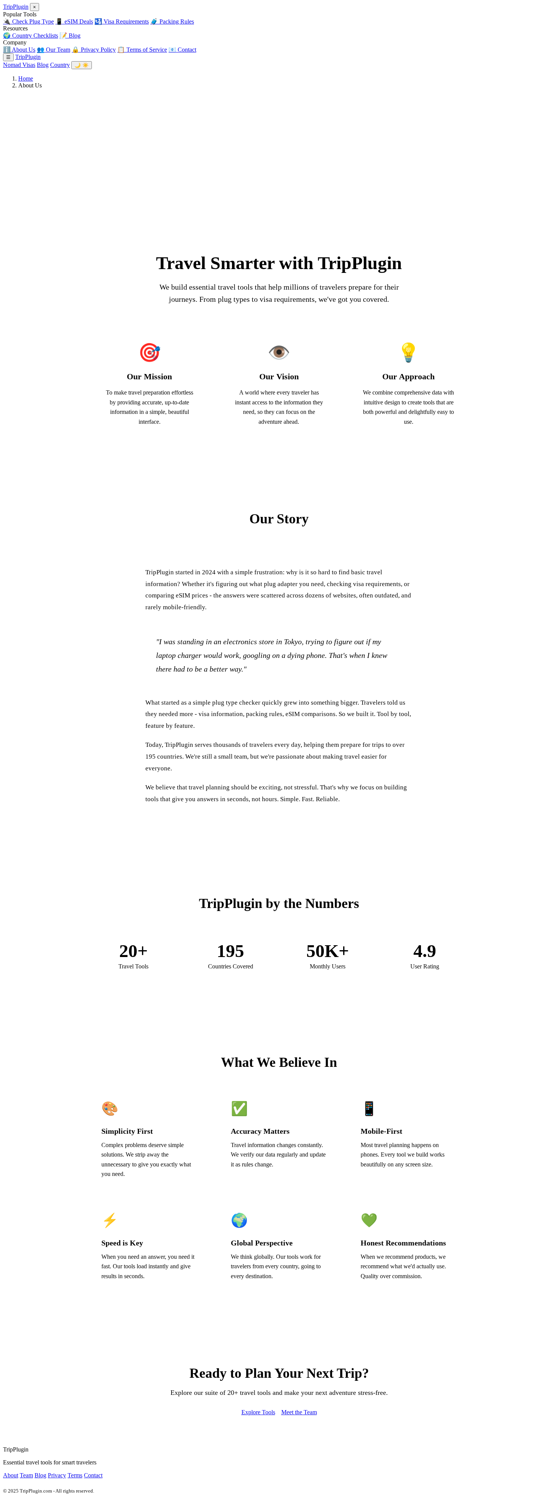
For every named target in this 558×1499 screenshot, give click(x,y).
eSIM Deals (74, 21)
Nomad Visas (19, 65)
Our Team (53, 49)
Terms (75, 1475)
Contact (182, 49)
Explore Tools (258, 1412)
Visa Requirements (122, 21)
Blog (70, 35)
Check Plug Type (28, 21)
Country (60, 65)
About (10, 1475)
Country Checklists (30, 35)
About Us (19, 49)
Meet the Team (299, 1412)
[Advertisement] (279, 148)
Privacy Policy (94, 49)
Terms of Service (142, 49)
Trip (15, 6)
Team (26, 1475)
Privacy (57, 1475)
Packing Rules (172, 21)
